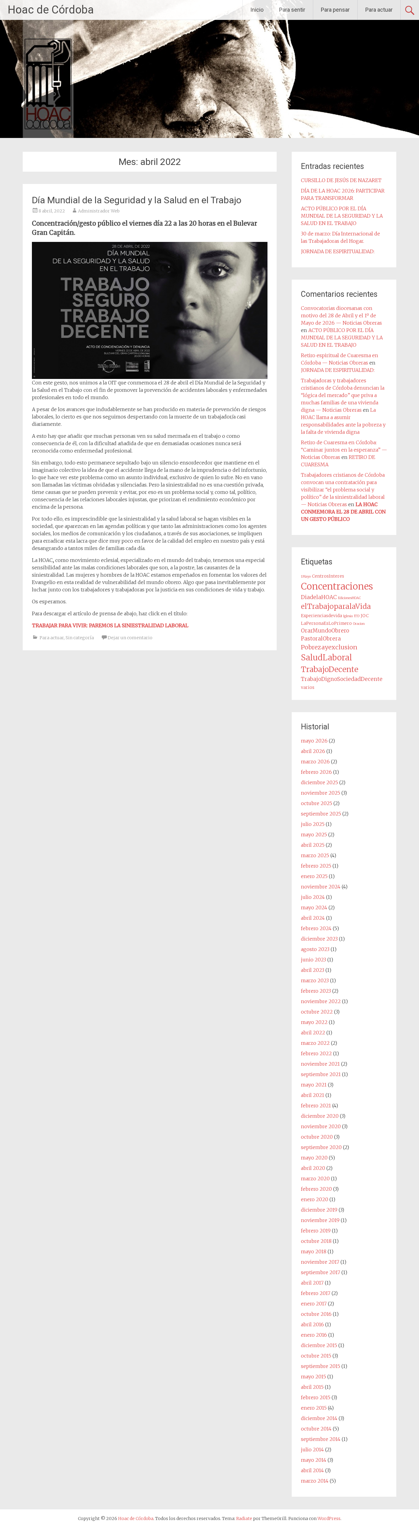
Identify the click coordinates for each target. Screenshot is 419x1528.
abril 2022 (313, 1032)
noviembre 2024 (320, 887)
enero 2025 (314, 876)
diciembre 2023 (319, 939)
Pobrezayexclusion (329, 647)
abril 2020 (313, 1168)
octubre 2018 (316, 1241)
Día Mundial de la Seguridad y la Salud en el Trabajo (136, 200)
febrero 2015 (315, 1397)
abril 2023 (312, 970)
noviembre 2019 (320, 1220)
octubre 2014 (316, 1429)
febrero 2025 (316, 866)
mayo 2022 (314, 1022)
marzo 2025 (315, 855)
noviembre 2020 (321, 1126)
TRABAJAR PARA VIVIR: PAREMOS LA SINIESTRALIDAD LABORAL (110, 625)
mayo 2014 (313, 1460)
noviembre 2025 (320, 793)
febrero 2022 (316, 1053)
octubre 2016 (316, 1314)
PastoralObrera (321, 638)
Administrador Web (99, 211)
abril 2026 (313, 751)
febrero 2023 (316, 991)
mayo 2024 (314, 907)
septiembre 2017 (320, 1272)
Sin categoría (80, 637)
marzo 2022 (315, 1043)
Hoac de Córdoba (51, 9)
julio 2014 (312, 1449)
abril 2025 (313, 845)
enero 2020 (314, 1199)
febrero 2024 (316, 928)
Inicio (256, 9)
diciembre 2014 (319, 1418)
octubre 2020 (317, 1137)
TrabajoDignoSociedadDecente (341, 679)
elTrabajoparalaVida (336, 606)
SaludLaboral (326, 658)
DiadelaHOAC (319, 597)
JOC (365, 615)
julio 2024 (313, 897)
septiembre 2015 (320, 1366)
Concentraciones (337, 586)
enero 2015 (314, 1408)
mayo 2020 (314, 1158)
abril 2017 (312, 1283)
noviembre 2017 (320, 1262)
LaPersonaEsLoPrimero (326, 623)
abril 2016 (312, 1324)
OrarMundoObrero (325, 630)
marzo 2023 (315, 980)
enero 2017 (314, 1304)
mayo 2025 (314, 834)
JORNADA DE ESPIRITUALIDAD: (338, 251)
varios (307, 687)
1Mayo (306, 577)
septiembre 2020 (321, 1147)
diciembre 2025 (319, 782)
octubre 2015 (316, 1356)
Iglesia (348, 616)
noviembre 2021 (320, 1064)
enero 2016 (314, 1335)
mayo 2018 (313, 1251)
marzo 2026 (315, 761)
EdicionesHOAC (349, 598)
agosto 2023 (315, 949)
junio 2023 (313, 960)
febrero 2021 (316, 1105)
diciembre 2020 (320, 1116)
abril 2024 (313, 918)
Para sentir (292, 9)
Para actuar (379, 9)
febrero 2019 (316, 1231)
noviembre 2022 (321, 1001)
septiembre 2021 (321, 1074)
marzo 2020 (315, 1178)
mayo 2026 (314, 741)
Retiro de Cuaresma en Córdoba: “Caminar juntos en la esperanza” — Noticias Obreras (344, 449)
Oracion (359, 624)
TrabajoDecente (329, 669)
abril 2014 (312, 1470)
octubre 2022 (317, 1012)
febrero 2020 (316, 1189)
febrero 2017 (315, 1293)
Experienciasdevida (321, 615)
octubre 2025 (316, 803)
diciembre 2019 (319, 1210)
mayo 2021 (314, 1085)
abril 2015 (312, 1387)
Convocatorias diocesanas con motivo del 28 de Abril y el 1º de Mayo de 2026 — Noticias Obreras (341, 315)
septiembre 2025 (321, 814)
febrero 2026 (316, 772)
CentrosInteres (328, 576)
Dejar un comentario (130, 637)
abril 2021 (312, 1095)
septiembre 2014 (320, 1439)
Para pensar (335, 9)
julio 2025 (313, 824)
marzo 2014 (315, 1481)
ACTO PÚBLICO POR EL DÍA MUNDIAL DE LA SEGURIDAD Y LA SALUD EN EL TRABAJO (342, 215)
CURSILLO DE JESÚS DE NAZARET (341, 180)
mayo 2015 (313, 1376)
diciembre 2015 (319, 1345)
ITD (356, 616)
